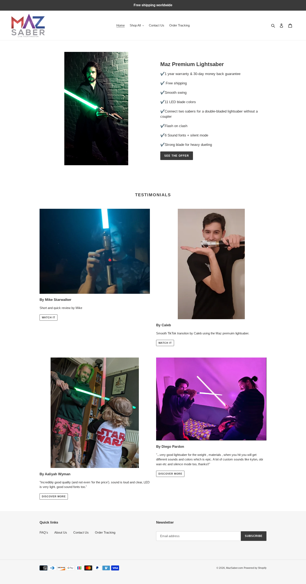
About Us (60, 532)
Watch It (165, 342)
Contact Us (81, 532)
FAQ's (44, 532)
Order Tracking (105, 532)
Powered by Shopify (255, 567)
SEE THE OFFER (176, 155)
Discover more (54, 496)
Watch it (48, 317)
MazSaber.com (234, 567)
